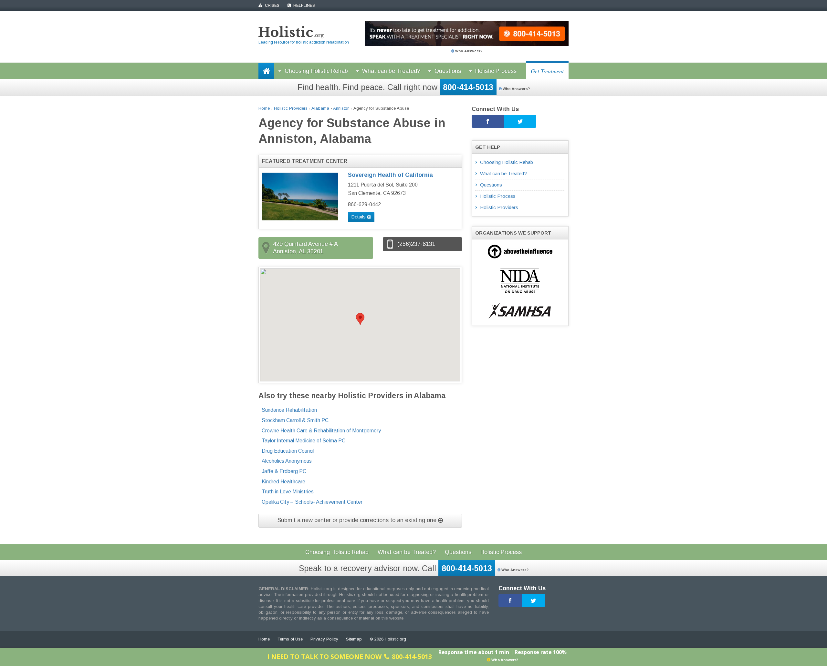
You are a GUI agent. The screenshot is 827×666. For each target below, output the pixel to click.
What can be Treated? (391, 71)
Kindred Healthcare (283, 481)
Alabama (320, 108)
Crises (271, 5)
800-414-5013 (468, 87)
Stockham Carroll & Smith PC (295, 420)
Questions (447, 71)
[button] (360, 319)
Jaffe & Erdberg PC (284, 471)
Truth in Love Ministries (288, 491)
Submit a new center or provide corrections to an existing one (357, 520)
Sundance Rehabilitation (289, 410)
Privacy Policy (324, 639)
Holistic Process (496, 71)
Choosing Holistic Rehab (316, 71)
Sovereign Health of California (390, 175)
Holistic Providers (291, 108)
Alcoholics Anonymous (287, 461)
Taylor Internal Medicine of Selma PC (303, 440)
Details (359, 216)
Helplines (303, 5)
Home (264, 108)
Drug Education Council (288, 451)
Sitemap (354, 639)
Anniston (341, 108)
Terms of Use (290, 639)
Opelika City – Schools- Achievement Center (312, 502)
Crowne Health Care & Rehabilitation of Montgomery (321, 430)
